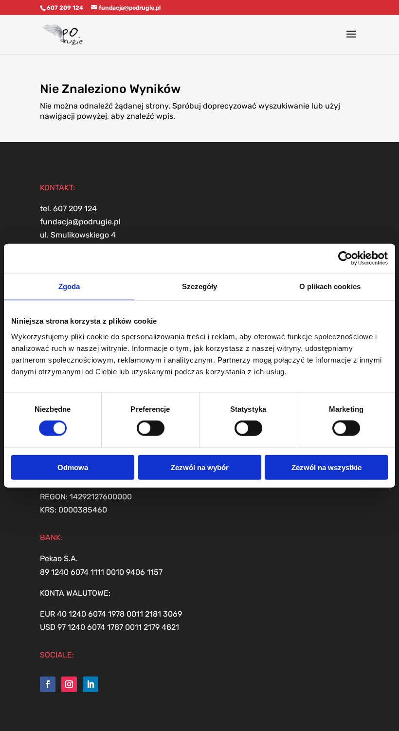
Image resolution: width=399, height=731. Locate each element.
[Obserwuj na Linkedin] (90, 684)
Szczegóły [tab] (200, 286)
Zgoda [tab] (69, 286)
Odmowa (72, 467)
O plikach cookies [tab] (330, 286)
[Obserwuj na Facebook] (47, 684)
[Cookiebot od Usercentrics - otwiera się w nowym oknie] (345, 258)
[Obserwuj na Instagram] (69, 684)
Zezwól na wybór (200, 467)
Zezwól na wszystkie (326, 467)
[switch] (150, 428)
